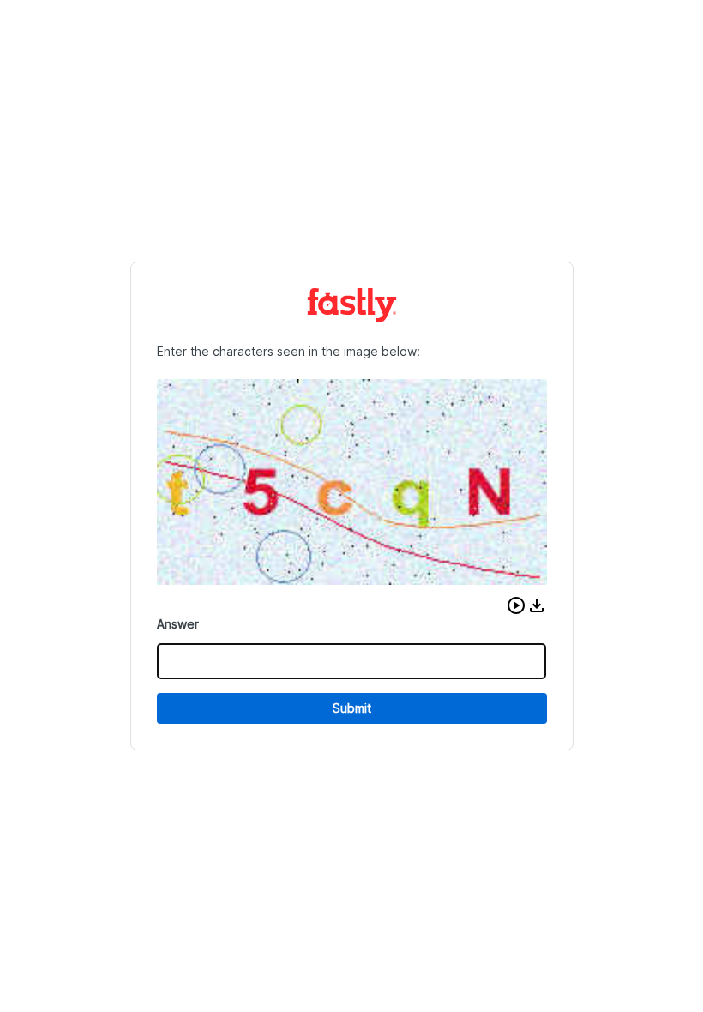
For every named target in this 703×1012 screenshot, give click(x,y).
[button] (516, 605)
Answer (178, 624)
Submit (352, 708)
